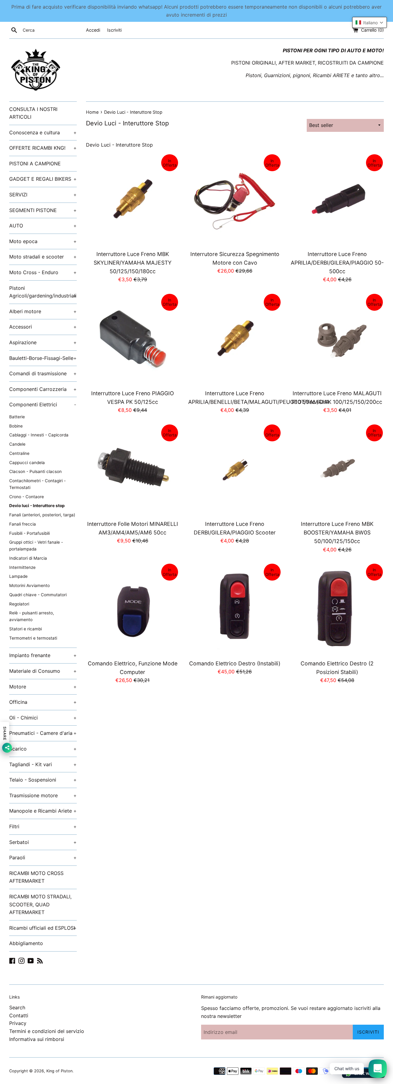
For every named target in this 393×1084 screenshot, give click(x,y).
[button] (369, 22)
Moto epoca (43, 241)
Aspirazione (43, 342)
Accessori (43, 327)
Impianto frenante (43, 655)
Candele (17, 444)
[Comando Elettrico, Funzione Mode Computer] (132, 609)
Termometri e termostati (33, 638)
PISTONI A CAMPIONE (35, 163)
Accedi (93, 30)
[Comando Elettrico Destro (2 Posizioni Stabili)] (337, 609)
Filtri (43, 826)
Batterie (17, 416)
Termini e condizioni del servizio (46, 1031)
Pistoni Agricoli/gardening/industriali (43, 292)
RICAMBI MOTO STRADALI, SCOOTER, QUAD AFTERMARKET (40, 904)
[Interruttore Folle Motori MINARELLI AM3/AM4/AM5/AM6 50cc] (132, 470)
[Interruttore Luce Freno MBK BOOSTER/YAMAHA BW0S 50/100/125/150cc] (337, 470)
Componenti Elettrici (42, 404)
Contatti (18, 1015)
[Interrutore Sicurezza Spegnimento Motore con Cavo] (234, 199)
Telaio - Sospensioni (43, 780)
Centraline (19, 453)
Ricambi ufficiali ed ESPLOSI (43, 928)
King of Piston (59, 1071)
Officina (43, 702)
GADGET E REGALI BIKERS (43, 179)
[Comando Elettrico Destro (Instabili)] (234, 609)
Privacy (17, 1023)
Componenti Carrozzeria (43, 389)
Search (17, 1007)
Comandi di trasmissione (43, 373)
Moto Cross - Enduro (43, 272)
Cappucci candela (27, 462)
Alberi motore (43, 311)
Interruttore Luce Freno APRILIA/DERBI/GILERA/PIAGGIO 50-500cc (337, 262)
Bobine (16, 426)
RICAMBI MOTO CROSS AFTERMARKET (36, 877)
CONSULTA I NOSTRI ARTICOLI (33, 113)
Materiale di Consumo (43, 671)
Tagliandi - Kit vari (43, 764)
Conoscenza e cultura (43, 132)
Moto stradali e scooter (43, 257)
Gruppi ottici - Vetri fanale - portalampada (36, 545)
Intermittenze (22, 567)
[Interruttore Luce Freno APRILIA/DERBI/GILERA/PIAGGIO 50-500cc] (337, 199)
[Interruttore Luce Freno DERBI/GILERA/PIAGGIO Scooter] (234, 470)
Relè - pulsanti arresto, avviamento (31, 616)
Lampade (18, 576)
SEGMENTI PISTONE (43, 210)
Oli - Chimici (43, 718)
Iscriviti (114, 30)
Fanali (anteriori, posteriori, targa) (42, 514)
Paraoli (43, 857)
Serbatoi (43, 842)
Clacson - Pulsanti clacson (35, 471)
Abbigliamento (26, 943)
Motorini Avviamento (29, 585)
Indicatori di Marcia (28, 558)
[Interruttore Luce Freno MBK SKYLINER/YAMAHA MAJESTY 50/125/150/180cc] (132, 199)
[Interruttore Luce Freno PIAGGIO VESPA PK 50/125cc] (132, 339)
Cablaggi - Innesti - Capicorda (38, 434)
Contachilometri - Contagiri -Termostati (37, 484)
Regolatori (19, 603)
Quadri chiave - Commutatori (38, 594)
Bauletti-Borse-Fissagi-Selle (43, 358)
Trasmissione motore (43, 795)
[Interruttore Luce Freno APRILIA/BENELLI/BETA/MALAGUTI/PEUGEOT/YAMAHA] (234, 339)
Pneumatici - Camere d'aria (43, 733)
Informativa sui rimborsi (36, 1039)
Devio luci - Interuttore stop (37, 505)
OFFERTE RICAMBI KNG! (43, 148)
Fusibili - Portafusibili (29, 533)
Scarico (43, 749)
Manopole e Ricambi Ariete (43, 811)
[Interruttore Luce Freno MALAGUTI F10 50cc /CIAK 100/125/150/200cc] (337, 339)
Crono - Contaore (26, 496)
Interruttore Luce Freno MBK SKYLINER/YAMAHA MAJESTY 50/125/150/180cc (133, 262)
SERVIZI (43, 194)
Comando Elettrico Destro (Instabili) (234, 663)
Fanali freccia (22, 524)
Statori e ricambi (25, 628)
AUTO (43, 226)
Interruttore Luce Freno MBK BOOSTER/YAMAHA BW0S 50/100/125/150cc (337, 532)
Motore (43, 687)
